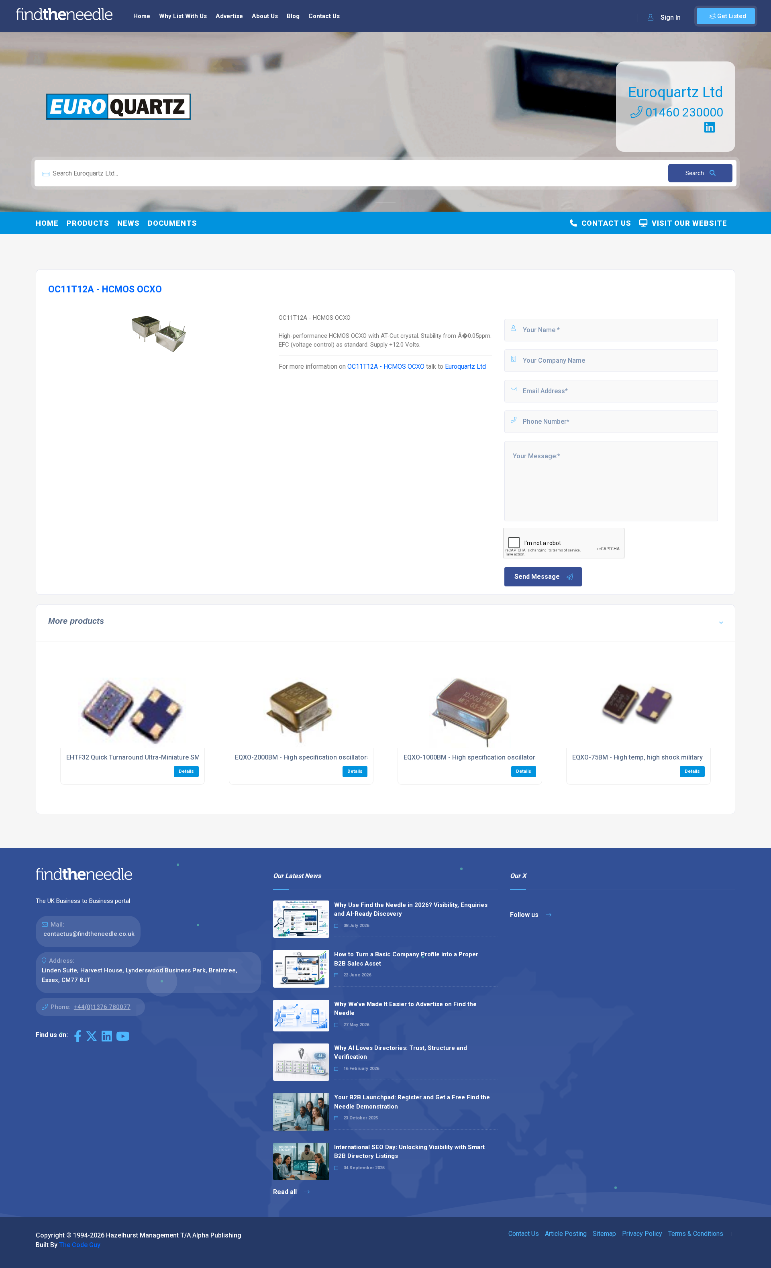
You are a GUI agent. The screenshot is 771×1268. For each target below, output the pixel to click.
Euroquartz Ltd (675, 92)
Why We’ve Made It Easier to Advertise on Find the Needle (405, 1009)
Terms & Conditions (695, 1233)
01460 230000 (682, 112)
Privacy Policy (642, 1233)
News (128, 223)
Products (88, 223)
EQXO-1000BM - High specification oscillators (471, 757)
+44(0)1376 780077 (102, 1007)
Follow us (525, 915)
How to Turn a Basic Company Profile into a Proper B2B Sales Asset (406, 959)
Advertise (229, 16)
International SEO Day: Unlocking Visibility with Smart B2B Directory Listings (409, 1151)
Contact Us (324, 16)
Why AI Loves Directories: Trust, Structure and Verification (400, 1052)
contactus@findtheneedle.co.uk (89, 933)
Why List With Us (183, 16)
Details (186, 771)
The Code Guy (79, 1245)
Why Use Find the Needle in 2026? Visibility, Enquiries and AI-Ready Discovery (410, 909)
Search (695, 173)
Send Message (537, 576)
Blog (293, 16)
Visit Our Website (687, 223)
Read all (285, 1192)
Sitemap (604, 1233)
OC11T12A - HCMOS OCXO (385, 366)
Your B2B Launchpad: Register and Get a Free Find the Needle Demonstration (412, 1102)
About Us (265, 16)
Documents (172, 223)
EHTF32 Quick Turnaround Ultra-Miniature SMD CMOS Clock (154, 757)
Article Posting (566, 1233)
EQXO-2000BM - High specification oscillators (302, 757)
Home (141, 16)
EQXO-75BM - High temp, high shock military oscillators (654, 757)
